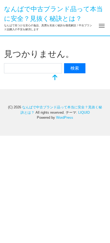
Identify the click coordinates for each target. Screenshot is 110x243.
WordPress (64, 118)
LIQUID (84, 112)
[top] (55, 78)
